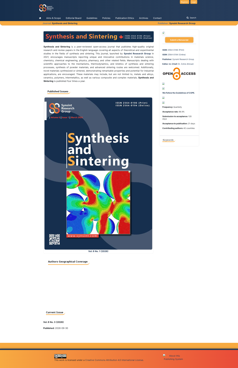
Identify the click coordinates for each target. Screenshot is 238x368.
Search (192, 18)
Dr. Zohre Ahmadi (178, 64)
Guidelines (91, 18)
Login (193, 2)
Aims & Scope (53, 18)
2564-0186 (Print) (173, 50)
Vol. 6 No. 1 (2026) (98, 251)
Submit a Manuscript (179, 40)
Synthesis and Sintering (64, 23)
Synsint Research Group (182, 23)
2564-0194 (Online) (174, 54)
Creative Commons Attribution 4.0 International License (114, 360)
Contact (157, 18)
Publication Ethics (124, 18)
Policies (106, 18)
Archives (143, 18)
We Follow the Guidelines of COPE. (178, 93)
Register (184, 2)
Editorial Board (73, 18)
